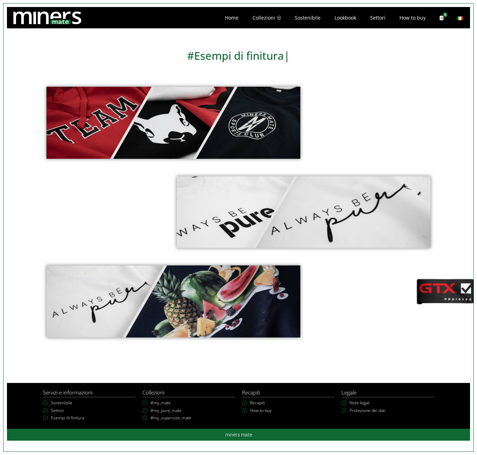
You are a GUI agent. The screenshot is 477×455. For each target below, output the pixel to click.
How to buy (412, 17)
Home (232, 17)
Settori (378, 17)
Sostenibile (308, 17)
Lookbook (345, 17)
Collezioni (263, 17)
